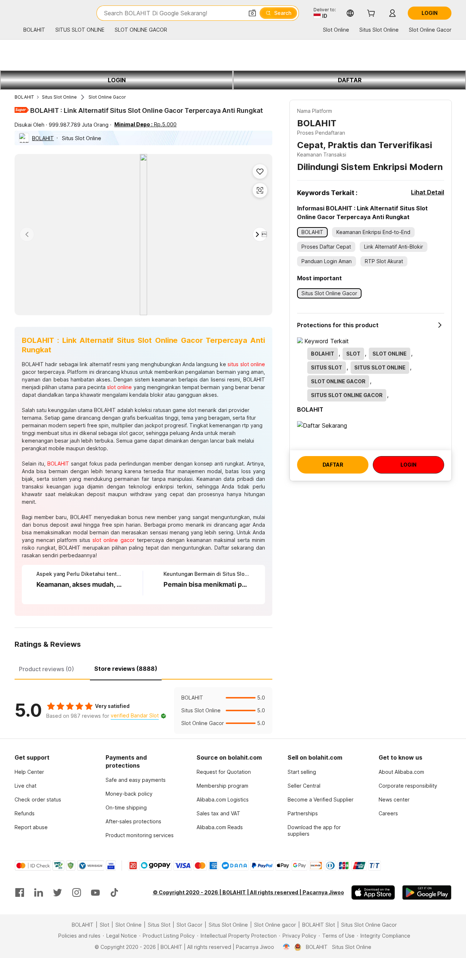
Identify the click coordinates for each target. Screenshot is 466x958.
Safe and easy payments (136, 780)
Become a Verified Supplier (321, 799)
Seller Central (304, 786)
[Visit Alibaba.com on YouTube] (95, 892)
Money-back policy (129, 794)
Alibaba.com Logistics (223, 799)
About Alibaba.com (401, 772)
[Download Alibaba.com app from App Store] (373, 892)
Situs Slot (159, 925)
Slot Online (128, 925)
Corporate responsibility (408, 786)
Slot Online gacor (275, 925)
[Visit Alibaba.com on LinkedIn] (38, 892)
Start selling (302, 772)
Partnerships (303, 813)
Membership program (222, 786)
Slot (104, 925)
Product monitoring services (140, 835)
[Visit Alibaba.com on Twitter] (57, 892)
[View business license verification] (286, 947)
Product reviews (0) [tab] (46, 669)
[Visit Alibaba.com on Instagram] (76, 892)
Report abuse (31, 827)
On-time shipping (126, 807)
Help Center (29, 772)
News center (394, 799)
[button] (252, 13)
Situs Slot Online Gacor (369, 925)
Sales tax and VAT (218, 813)
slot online (119, 387)
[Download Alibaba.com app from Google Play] (426, 892)
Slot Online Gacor (107, 97)
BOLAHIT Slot (318, 925)
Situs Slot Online (59, 97)
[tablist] (143, 668)
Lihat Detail (427, 192)
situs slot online (246, 364)
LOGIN (117, 80)
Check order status (38, 799)
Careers (388, 813)
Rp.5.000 (145, 124)
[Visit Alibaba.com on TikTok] (114, 892)
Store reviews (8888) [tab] (125, 668)
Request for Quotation (224, 772)
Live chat (25, 786)
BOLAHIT (24, 97)
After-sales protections (133, 821)
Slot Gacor (189, 925)
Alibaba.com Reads (220, 827)
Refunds (25, 813)
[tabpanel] (143, 710)
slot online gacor (113, 540)
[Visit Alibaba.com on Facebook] (20, 892)
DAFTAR (350, 80)
